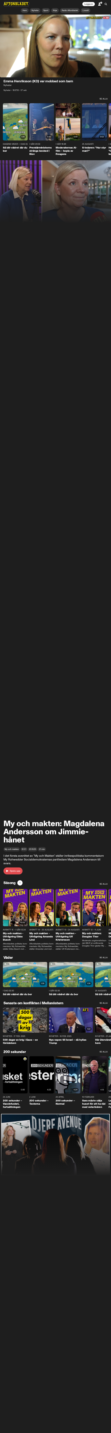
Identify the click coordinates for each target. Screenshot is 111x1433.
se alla (104, 99)
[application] (55, 46)
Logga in (88, 4)
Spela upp (15, 870)
